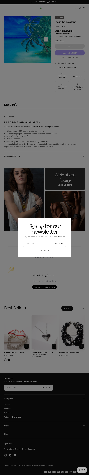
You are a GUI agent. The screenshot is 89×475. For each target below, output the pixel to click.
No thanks (44, 251)
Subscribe (59, 244)
